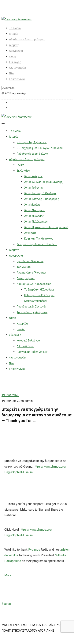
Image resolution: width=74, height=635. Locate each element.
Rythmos (34, 549)
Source (6, 604)
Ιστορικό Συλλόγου (28, 340)
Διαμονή (14, 45)
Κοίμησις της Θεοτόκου (38, 238)
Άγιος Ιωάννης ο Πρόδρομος (41, 198)
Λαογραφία (16, 50)
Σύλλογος (15, 62)
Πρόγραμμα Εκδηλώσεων (32, 351)
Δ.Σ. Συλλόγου (25, 346)
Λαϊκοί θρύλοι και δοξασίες (34, 283)
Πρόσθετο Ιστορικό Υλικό (32, 153)
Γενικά (20, 164)
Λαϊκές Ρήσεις (26, 278)
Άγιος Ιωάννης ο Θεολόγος (40, 193)
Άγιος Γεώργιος (33, 187)
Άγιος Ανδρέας (33, 176)
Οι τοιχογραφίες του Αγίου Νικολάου (40, 148)
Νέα (11, 73)
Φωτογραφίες (18, 67)
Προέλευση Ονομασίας (30, 261)
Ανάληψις (30, 232)
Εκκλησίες (23, 170)
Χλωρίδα (22, 323)
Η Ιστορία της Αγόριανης (32, 142)
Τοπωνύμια (24, 266)
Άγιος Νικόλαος (34, 215)
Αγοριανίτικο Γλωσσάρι (31, 272)
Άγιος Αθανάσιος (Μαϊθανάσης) (43, 181)
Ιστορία (13, 33)
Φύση (12, 56)
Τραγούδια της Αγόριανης (32, 312)
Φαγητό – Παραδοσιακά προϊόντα (37, 244)
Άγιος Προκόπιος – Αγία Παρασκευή (46, 227)
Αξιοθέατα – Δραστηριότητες (27, 39)
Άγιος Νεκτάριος (34, 210)
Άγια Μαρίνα (32, 204)
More (7, 575)
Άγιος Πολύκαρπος (36, 221)
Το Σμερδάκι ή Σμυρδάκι (39, 289)
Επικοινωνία (17, 79)
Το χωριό (15, 28)
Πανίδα (21, 329)
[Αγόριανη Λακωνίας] (17, 19)
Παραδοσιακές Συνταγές (31, 306)
